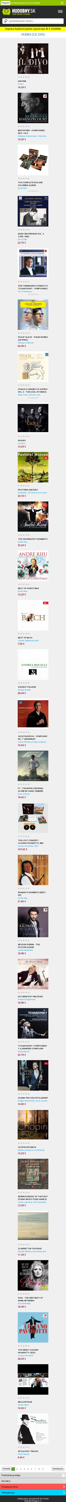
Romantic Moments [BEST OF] (32, 893)
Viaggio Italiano (27, 687)
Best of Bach (25, 638)
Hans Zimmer (24, 794)
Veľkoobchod (8, 1492)
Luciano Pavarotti (25, 1356)
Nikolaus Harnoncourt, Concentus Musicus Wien (33, 136)
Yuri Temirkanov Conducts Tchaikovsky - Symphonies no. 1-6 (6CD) (33, 287)
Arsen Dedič (23, 1405)
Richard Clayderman (27, 999)
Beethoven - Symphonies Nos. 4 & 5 (31, 131)
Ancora (22, 81)
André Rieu (22, 542)
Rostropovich (23, 1051)
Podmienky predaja (11, 1475)
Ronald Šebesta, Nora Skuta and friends (33, 1251)
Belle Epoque (25, 1402)
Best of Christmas (28, 588)
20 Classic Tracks (28, 1451)
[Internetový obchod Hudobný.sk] (18, 16)
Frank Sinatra (23, 1454)
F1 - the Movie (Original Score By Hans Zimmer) (30, 789)
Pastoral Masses (28, 490)
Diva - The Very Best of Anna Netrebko (30, 1299)
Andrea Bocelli (24, 690)
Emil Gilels (22, 188)
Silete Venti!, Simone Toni (29, 395)
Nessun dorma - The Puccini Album (29, 945)
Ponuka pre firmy (10, 1487)
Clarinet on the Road (30, 1248)
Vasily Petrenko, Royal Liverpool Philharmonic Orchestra (33, 742)
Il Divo (20, 84)
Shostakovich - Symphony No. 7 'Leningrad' (32, 737)
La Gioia (21, 443)
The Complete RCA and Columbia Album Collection (30, 184)
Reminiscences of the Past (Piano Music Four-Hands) (33, 1197)
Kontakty (6, 1481)
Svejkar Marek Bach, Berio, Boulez (32, 1101)
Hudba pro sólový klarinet (33, 1098)
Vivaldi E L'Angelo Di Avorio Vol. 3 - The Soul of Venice (32, 390)
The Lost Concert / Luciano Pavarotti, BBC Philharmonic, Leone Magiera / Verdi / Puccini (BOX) (31, 842)
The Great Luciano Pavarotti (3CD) (28, 1351)
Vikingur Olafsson (26, 343)
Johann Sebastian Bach (28, 641)
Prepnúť (6, 3)
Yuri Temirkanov (25, 291)
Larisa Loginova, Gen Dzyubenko (32, 1202)
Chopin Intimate (27, 1147)
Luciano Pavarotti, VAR (28, 846)
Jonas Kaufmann (25, 950)
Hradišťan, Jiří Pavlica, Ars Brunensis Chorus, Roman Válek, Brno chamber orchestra (33, 493)
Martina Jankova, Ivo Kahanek (31, 1150)
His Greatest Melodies (30, 996)
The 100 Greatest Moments (33, 539)
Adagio (22, 440)
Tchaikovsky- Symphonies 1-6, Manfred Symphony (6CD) (32, 1047)
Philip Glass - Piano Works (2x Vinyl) (33, 338)
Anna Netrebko (24, 1303)
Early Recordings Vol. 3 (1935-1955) (31, 235)
